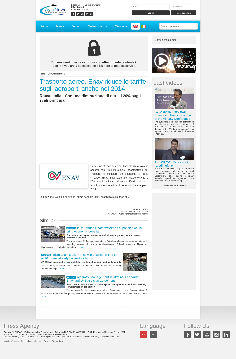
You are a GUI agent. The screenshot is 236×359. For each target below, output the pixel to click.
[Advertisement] (94, 139)
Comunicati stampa (56, 74)
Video (76, 26)
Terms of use (57, 341)
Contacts (121, 26)
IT (153, 334)
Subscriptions (97, 26)
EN (143, 334)
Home (44, 26)
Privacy (47, 341)
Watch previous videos (174, 185)
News (60, 26)
